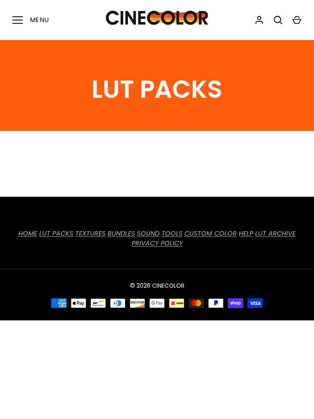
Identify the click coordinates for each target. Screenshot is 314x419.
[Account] (259, 20)
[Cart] (297, 20)
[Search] (278, 20)
